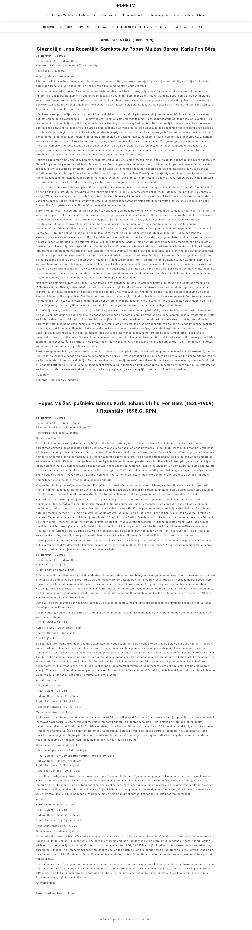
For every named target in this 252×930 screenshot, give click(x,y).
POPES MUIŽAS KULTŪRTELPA (130, 27)
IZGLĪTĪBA (66, 27)
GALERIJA (179, 27)
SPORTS (84, 27)
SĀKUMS (48, 27)
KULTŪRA (100, 27)
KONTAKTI (198, 27)
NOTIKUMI (161, 27)
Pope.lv (126, 5)
